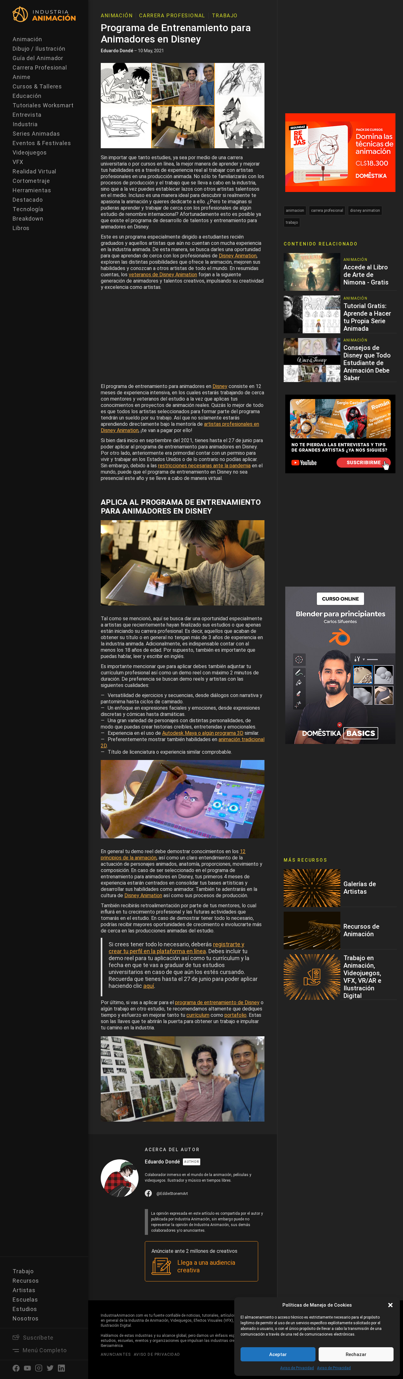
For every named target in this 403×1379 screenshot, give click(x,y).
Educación (27, 96)
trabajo (292, 222)
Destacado (28, 199)
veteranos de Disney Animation (163, 275)
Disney (220, 386)
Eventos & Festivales (42, 143)
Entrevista (27, 114)
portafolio (235, 1015)
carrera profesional (327, 210)
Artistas (24, 1290)
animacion (295, 210)
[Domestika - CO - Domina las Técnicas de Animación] (340, 152)
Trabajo (23, 1271)
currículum (197, 1015)
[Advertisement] (182, 338)
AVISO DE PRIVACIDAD (157, 1354)
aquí (148, 985)
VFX (18, 162)
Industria (25, 124)
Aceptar (278, 1354)
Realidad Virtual (34, 171)
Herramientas (32, 190)
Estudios (25, 1309)
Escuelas (25, 1299)
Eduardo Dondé (117, 50)
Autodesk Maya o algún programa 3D (202, 733)
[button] (390, 1305)
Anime (22, 77)
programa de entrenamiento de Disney (217, 1002)
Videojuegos (30, 152)
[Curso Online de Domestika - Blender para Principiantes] (340, 665)
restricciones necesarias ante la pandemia (204, 466)
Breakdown (28, 218)
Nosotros (26, 1318)
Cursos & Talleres (37, 86)
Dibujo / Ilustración (39, 48)
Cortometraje (31, 180)
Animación (27, 39)
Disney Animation (238, 256)
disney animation (365, 210)
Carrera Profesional (40, 67)
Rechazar (356, 1354)
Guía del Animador (38, 58)
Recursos (26, 1280)
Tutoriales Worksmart (43, 105)
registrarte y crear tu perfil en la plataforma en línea (176, 947)
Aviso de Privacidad (297, 1368)
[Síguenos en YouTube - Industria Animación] (340, 433)
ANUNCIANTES (116, 1354)
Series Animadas (36, 133)
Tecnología (28, 209)
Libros (21, 228)
